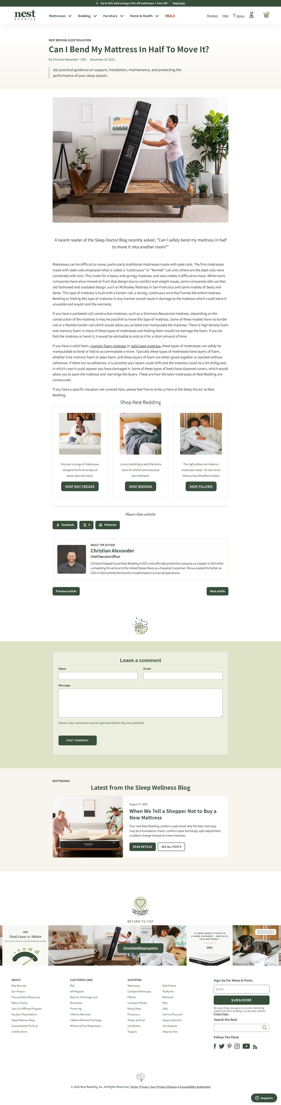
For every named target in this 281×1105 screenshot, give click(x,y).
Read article (142, 846)
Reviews (212, 15)
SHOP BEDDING (140, 486)
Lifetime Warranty (80, 1014)
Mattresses (57, 15)
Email (147, 668)
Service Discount (172, 1014)
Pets (164, 1003)
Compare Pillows (137, 1003)
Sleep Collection (172, 1020)
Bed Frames (169, 985)
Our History (18, 991)
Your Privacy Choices (163, 1086)
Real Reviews (18, 985)
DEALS (170, 15)
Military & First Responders (85, 1026)
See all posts (171, 846)
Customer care (81, 980)
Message (64, 685)
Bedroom (167, 997)
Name (62, 668)
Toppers (132, 1031)
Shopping (135, 980)
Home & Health (141, 15)
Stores (240, 16)
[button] (140, 908)
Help (225, 15)
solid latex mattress (146, 345)
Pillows (132, 997)
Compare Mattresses (139, 991)
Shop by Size (169, 1031)
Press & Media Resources (25, 997)
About (16, 980)
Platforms (168, 991)
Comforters (134, 1026)
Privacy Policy (221, 1014)
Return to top (140, 921)
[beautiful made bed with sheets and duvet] (141, 434)
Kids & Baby (134, 1008)
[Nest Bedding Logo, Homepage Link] (28, 15)
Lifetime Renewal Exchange (86, 1020)
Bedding (84, 15)
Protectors (134, 1014)
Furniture (110, 15)
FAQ (72, 985)
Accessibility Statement (195, 1086)
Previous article (66, 591)
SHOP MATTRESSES (80, 486)
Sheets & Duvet (136, 1020)
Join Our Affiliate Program (26, 1008)
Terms (134, 1086)
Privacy (144, 1086)
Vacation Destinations (24, 1014)
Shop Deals (179, 3)
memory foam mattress (108, 345)
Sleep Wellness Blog (23, 1020)
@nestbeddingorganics (140, 948)
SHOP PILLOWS (201, 486)
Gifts (165, 1008)
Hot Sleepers (169, 1026)
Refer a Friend (19, 1003)
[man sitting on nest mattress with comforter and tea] (80, 434)
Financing (75, 1008)
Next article (217, 591)
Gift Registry (77, 991)
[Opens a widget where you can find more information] (264, 1098)
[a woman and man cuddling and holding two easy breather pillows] (201, 434)
